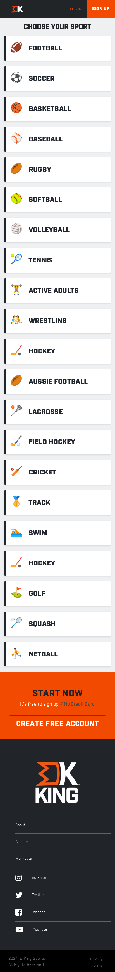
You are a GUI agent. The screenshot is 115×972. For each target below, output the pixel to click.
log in (76, 9)
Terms (97, 965)
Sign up (100, 9)
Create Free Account (57, 724)
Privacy (96, 959)
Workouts (23, 858)
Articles (21, 842)
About (20, 825)
